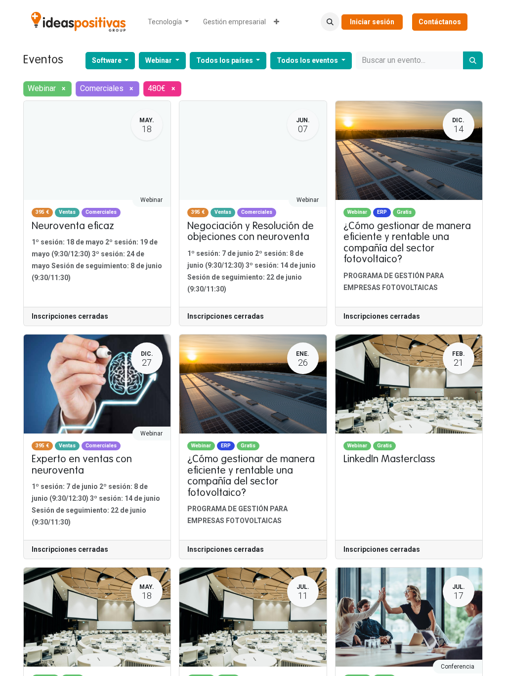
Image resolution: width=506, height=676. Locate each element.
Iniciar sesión (372, 22)
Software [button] (107, 60)
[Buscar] (473, 60)
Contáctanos (440, 22)
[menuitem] (168, 22)
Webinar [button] (159, 60)
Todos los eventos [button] (308, 60)
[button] (330, 21)
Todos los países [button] (225, 60)
